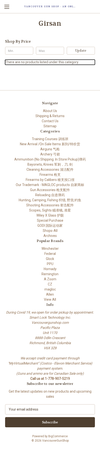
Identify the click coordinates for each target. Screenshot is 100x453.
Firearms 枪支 (50, 175)
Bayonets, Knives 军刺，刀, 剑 (50, 164)
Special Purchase (50, 220)
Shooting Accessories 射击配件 (50, 205)
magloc (50, 289)
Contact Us (50, 121)
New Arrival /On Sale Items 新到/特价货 (50, 144)
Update (80, 51)
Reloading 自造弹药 (50, 195)
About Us (50, 111)
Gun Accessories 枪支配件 (50, 190)
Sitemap (50, 126)
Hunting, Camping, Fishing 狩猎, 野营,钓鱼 (50, 200)
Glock (50, 259)
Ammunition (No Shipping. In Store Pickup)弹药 (50, 159)
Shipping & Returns (50, 116)
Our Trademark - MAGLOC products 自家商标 (50, 185)
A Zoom (50, 279)
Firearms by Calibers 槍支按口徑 (50, 180)
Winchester (50, 249)
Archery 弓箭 (50, 154)
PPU (50, 264)
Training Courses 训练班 (50, 139)
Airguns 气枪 (50, 149)
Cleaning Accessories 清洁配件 (50, 169)
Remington (50, 274)
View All (50, 299)
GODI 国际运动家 (50, 225)
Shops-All (50, 231)
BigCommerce (58, 436)
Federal (50, 254)
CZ (50, 284)
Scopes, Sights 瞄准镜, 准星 (50, 210)
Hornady (50, 269)
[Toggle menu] (6, 6)
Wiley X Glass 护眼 (50, 215)
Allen (50, 294)
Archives (50, 236)
